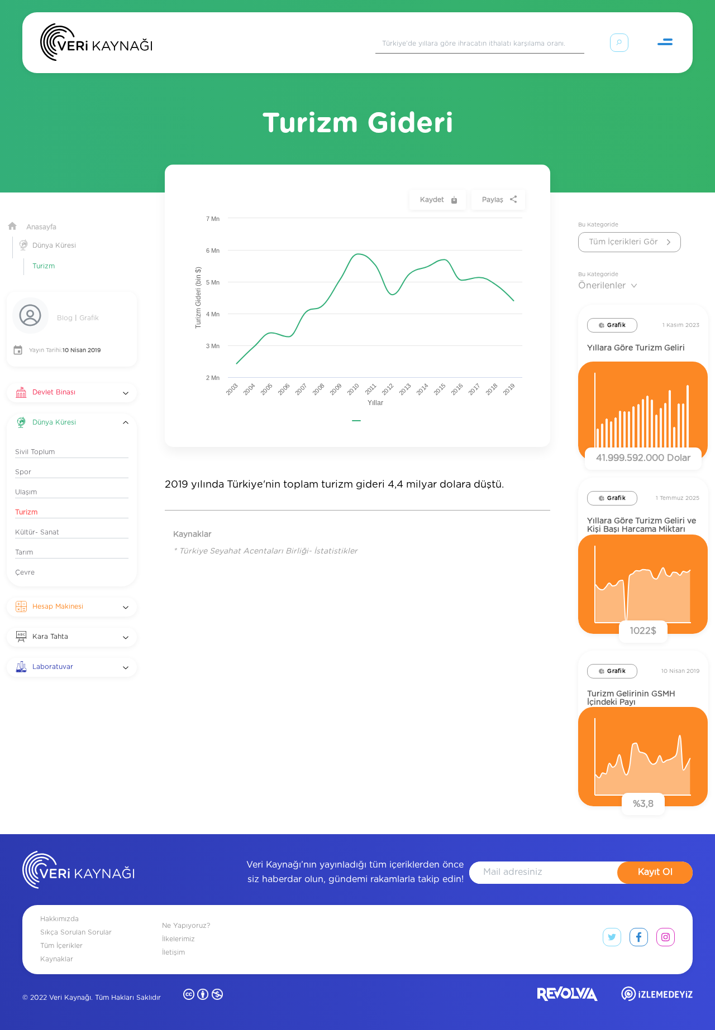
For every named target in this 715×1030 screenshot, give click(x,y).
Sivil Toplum (35, 452)
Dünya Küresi (54, 245)
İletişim (173, 952)
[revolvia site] (567, 996)
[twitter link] (612, 939)
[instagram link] (665, 939)
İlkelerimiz (178, 939)
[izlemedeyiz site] (657, 996)
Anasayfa (41, 227)
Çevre (25, 572)
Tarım (24, 552)
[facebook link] (639, 939)
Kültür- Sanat (37, 532)
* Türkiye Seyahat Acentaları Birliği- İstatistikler (265, 551)
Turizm (43, 266)
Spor (23, 472)
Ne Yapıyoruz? (186, 925)
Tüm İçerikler (61, 945)
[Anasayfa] (96, 44)
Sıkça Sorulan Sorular (76, 932)
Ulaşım (26, 492)
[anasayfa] (78, 872)
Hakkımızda (59, 919)
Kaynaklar (56, 959)
